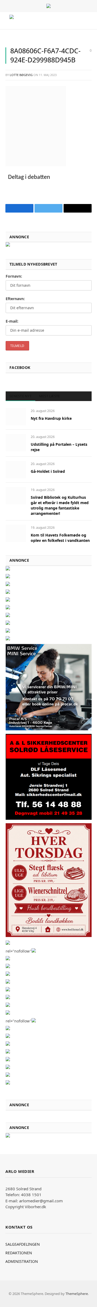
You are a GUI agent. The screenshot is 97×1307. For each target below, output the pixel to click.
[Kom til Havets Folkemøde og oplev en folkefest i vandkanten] (16, 533)
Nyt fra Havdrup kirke (51, 418)
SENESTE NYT (20, 396)
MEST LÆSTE (49, 396)
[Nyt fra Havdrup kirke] (16, 416)
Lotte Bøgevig (21, 75)
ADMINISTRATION (21, 1261)
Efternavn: (15, 298)
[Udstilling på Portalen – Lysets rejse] (16, 442)
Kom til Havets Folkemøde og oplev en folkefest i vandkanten (60, 537)
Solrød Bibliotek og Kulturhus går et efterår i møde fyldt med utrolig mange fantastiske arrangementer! (60, 505)
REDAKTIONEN (18, 1252)
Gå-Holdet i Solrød (48, 471)
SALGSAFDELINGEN (22, 1244)
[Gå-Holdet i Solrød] (16, 469)
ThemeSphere (76, 1293)
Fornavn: (14, 276)
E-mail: (12, 321)
